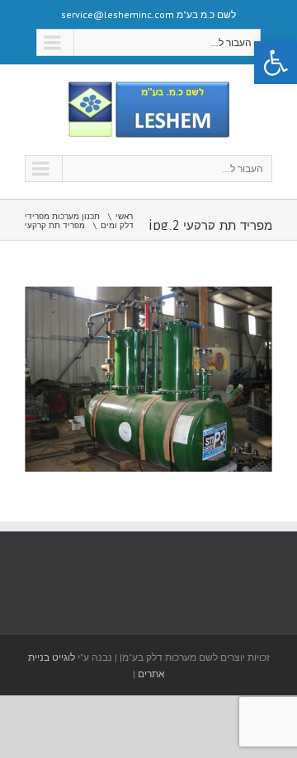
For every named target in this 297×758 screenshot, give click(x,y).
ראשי (124, 216)
